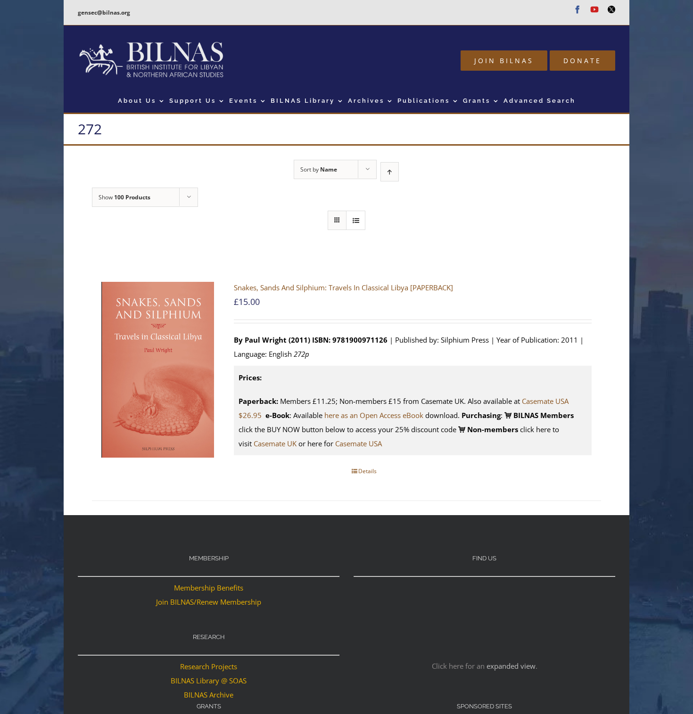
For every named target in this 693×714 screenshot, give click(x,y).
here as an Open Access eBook (373, 415)
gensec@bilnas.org (104, 12)
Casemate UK (275, 443)
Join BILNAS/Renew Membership (208, 602)
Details (367, 471)
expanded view (511, 666)
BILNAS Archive (208, 694)
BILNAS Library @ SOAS (209, 680)
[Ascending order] (389, 171)
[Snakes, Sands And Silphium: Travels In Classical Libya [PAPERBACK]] (157, 370)
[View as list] (355, 220)
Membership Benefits (208, 587)
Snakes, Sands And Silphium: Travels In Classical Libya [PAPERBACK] (343, 287)
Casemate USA (358, 443)
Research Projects (208, 666)
